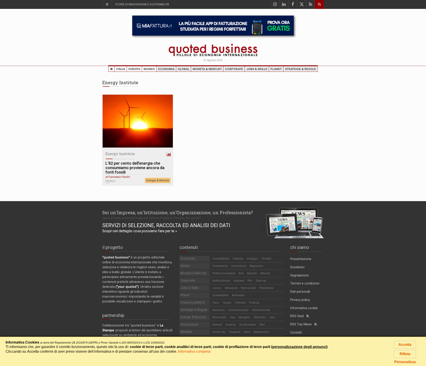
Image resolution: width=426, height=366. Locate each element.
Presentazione (300, 259)
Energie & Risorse (157, 180)
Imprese (239, 280)
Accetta (404, 344)
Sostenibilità (220, 295)
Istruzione (231, 288)
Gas (232, 317)
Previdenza (266, 288)
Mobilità (186, 332)
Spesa (227, 302)
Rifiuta (405, 354)
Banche (252, 273)
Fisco (215, 302)
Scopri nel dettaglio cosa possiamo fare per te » (139, 231)
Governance (220, 266)
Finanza (254, 302)
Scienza (230, 324)
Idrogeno (244, 317)
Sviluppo (252, 258)
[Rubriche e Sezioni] (107, 4)
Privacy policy (300, 300)
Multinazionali (221, 280)
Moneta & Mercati (207, 69)
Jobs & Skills (256, 69)
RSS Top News (302, 324)
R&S (262, 324)
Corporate (234, 69)
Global (183, 69)
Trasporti (234, 332)
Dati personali (300, 292)
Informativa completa (194, 351)
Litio (272, 317)
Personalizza (405, 362)
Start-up (261, 280)
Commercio (238, 266)
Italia (120, 69)
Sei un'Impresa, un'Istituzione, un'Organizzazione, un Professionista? (177, 212)
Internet (217, 324)
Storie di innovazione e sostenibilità (142, 4)
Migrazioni (256, 266)
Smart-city (218, 332)
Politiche (240, 302)
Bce (241, 273)
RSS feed (298, 316)
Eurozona (218, 310)
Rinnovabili (219, 317)
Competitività (220, 258)
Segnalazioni (299, 275)
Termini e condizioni (304, 283)
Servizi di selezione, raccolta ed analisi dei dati (166, 225)
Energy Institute (120, 153)
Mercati (265, 273)
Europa (134, 69)
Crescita (238, 258)
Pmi (250, 280)
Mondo (149, 69)
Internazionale (261, 310)
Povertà (266, 258)
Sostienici (297, 267)
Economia (166, 69)
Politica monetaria (223, 273)
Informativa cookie (304, 308)
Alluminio (260, 317)
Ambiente (238, 295)
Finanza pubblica (192, 302)
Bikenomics (261, 332)
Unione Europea (238, 310)
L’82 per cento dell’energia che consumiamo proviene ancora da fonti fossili (134, 167)
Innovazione (189, 324)
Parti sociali (248, 288)
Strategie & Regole (300, 69)
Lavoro (216, 288)
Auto (247, 332)
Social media (247, 324)
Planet (276, 69)
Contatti (296, 332)
